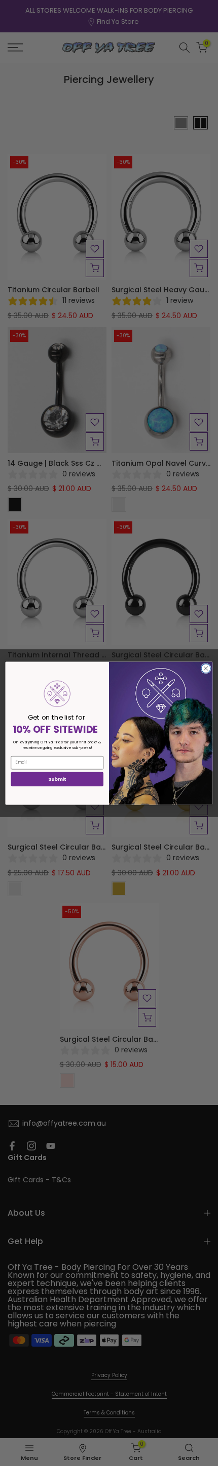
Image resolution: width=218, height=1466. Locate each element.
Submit (57, 778)
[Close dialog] (205, 668)
